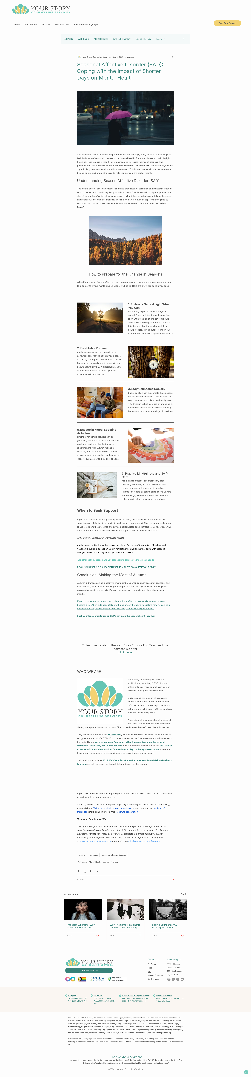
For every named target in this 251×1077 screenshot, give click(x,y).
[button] (30, 23)
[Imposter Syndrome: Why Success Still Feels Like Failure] (83, 909)
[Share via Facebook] (78, 871)
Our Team (152, 964)
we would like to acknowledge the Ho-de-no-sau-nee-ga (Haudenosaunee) (99, 1060)
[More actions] (172, 56)
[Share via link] (97, 871)
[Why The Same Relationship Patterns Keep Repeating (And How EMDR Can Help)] (125, 909)
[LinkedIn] (173, 979)
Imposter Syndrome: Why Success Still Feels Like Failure (81, 926)
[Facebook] (177, 979)
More (159, 39)
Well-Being (83, 39)
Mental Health (101, 39)
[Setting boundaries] (168, 909)
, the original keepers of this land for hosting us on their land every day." (141, 1063)
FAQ (149, 971)
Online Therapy (143, 39)
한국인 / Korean (174, 967)
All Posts (68, 39)
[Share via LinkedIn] (91, 871)
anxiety (82, 855)
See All (184, 894)
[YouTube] (182, 979)
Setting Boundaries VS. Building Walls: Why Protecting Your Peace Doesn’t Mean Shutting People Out (164, 926)
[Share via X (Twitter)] (85, 871)
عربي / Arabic (173, 974)
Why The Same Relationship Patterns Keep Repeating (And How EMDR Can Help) (125, 926)
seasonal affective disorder (114, 855)
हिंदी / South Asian (174, 971)
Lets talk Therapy (121, 39)
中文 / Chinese (173, 964)
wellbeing (94, 855)
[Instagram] (168, 979)
